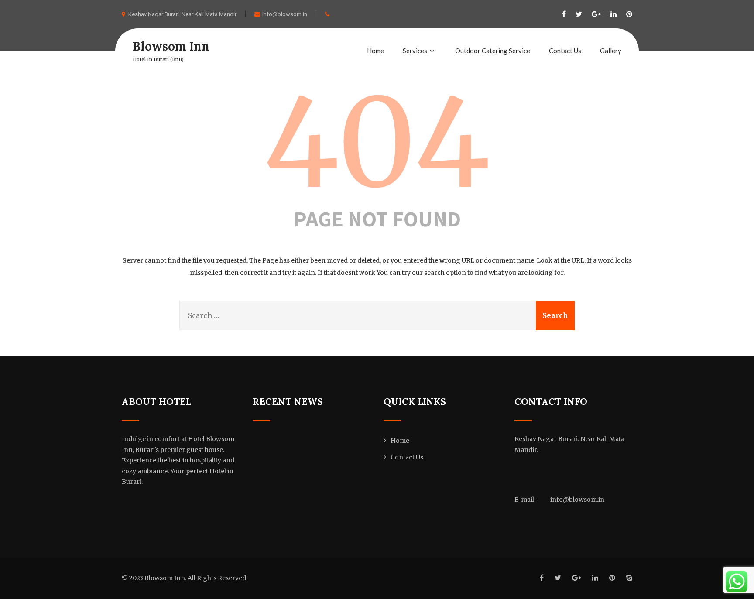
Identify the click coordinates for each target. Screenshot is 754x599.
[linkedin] (613, 14)
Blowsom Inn (171, 46)
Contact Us (565, 51)
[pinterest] (629, 14)
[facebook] (564, 14)
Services (415, 51)
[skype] (629, 577)
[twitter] (579, 14)
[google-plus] (596, 14)
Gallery (610, 51)
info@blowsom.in (284, 14)
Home (375, 51)
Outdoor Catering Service (492, 51)
